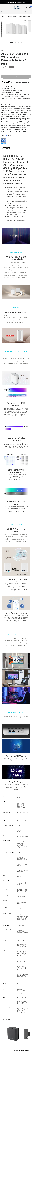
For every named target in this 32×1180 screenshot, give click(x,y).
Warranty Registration (14, 11)
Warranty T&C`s (24, 11)
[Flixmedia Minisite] (3, 141)
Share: (2, 135)
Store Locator (4, 11)
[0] (29, 7)
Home (2, 16)
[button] (29, 1034)
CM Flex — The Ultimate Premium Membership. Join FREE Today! (17, 2)
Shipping (9, 69)
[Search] (26, 7)
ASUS (2, 50)
